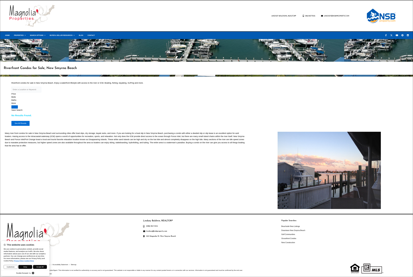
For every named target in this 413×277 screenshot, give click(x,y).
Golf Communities (288, 234)
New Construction (288, 242)
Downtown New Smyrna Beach (293, 230)
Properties (19, 35)
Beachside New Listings (290, 226)
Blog (81, 35)
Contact (91, 35)
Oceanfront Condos (288, 238)
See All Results (20, 123)
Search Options (36, 35)
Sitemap (73, 264)
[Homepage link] (32, 15)
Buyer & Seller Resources (61, 35)
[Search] (14, 107)
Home (7, 35)
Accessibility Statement (60, 264)
